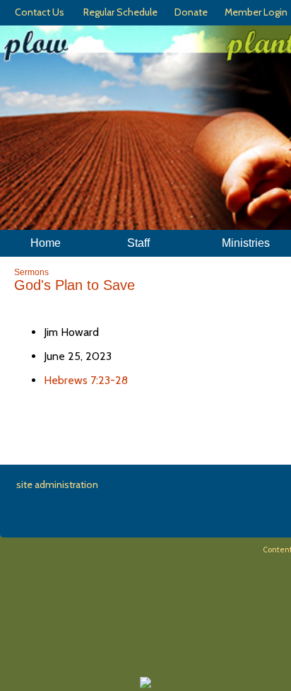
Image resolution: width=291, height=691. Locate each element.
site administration (57, 484)
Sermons (31, 272)
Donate (189, 12)
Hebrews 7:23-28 (86, 380)
